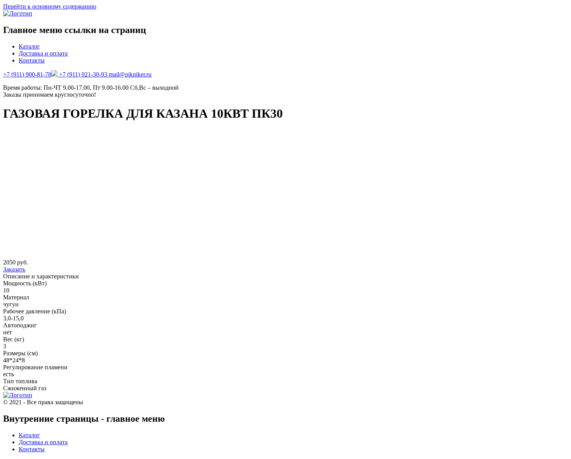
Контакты (32, 60)
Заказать (14, 269)
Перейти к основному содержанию (49, 6)
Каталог (29, 46)
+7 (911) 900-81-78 (27, 74)
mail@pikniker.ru (130, 74)
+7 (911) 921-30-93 (84, 74)
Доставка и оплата (43, 53)
